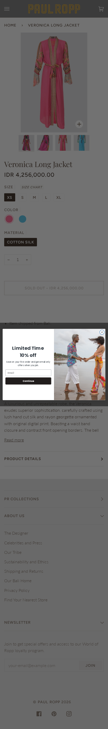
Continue (28, 381)
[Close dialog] (102, 332)
